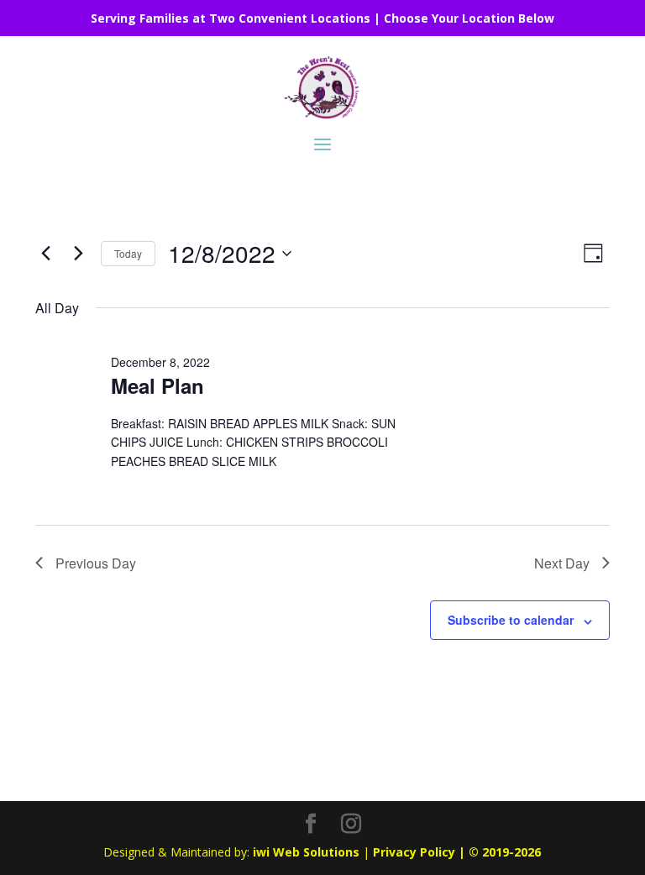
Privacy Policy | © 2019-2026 (457, 852)
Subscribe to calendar (511, 619)
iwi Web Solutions (306, 852)
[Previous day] (45, 254)
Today (128, 253)
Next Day (562, 563)
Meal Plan (157, 385)
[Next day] (78, 254)
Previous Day (95, 563)
